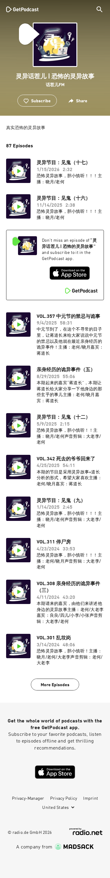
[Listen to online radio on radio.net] (85, 831)
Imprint (90, 798)
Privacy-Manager (28, 798)
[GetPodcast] (22, 9)
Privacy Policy (63, 798)
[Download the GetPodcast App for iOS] (70, 273)
